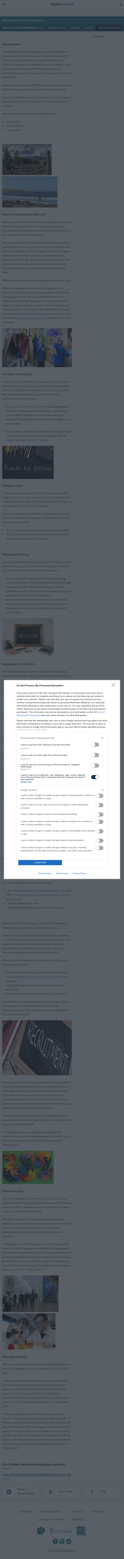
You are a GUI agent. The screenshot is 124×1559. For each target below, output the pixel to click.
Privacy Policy (79, 873)
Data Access (62, 873)
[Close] (114, 686)
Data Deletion (44, 873)
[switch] (95, 745)
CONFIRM (40, 862)
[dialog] (62, 779)
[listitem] (62, 738)
